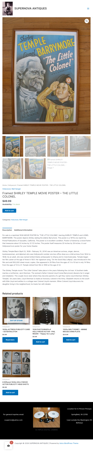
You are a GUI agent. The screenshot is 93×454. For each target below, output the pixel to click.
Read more (10, 340)
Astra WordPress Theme (68, 443)
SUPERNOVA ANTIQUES (30, 8)
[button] (87, 21)
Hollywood (12, 185)
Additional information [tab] (23, 230)
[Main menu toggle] (88, 8)
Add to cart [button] (40, 342)
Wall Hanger (16, 189)
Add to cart (9, 211)
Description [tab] (7, 230)
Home (4, 185)
